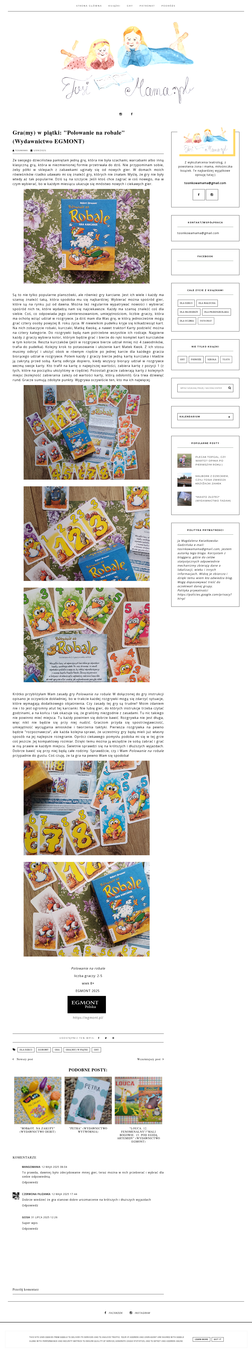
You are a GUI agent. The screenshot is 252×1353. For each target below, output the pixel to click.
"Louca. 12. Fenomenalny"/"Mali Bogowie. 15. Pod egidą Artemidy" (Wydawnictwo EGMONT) (138, 1134)
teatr (226, 359)
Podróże (168, 6)
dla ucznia (187, 321)
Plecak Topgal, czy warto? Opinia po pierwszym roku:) (210, 460)
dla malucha (207, 303)
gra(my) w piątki (77, 1050)
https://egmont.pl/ (88, 1017)
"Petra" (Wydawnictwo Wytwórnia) (88, 1129)
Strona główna (89, 6)
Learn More (201, 1339)
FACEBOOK (115, 1313)
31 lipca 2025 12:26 (44, 1217)
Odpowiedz (30, 1182)
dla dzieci (26, 1050)
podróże (196, 359)
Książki (114, 6)
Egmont (43, 1050)
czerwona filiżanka (36, 1194)
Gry (130, 6)
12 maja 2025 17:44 (64, 1194)
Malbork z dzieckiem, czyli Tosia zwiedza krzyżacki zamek (212, 480)
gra (57, 1050)
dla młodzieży (189, 312)
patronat (206, 321)
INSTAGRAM (142, 1313)
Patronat (147, 6)
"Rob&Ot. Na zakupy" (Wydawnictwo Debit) (38, 1129)
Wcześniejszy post (149, 1059)
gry (96, 1050)
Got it (217, 1339)
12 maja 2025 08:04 (54, 1167)
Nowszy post (24, 1059)
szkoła (212, 359)
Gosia (26, 1217)
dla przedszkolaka (216, 312)
